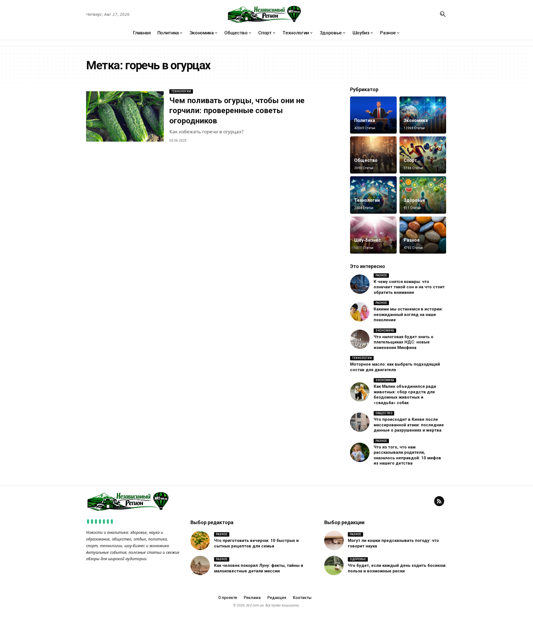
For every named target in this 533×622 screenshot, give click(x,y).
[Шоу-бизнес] (373, 235)
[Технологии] (373, 194)
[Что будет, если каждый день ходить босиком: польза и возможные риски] (334, 565)
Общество (366, 160)
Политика (364, 120)
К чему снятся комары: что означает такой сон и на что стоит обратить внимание (409, 287)
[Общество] (373, 155)
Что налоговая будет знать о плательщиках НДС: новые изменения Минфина (403, 342)
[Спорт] (422, 155)
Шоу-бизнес (367, 240)
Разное (412, 240)
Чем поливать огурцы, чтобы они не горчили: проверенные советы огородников (237, 110)
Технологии (181, 91)
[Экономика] (422, 115)
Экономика (416, 120)
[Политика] (373, 115)
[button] (443, 14)
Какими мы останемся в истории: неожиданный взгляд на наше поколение (408, 314)
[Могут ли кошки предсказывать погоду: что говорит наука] (334, 540)
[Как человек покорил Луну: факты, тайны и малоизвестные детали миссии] (200, 565)
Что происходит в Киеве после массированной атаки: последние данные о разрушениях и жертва (409, 425)
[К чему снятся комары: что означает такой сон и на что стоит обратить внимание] (359, 284)
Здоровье (414, 200)
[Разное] (422, 235)
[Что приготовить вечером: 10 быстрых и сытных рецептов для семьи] (200, 540)
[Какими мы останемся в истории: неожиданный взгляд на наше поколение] (359, 312)
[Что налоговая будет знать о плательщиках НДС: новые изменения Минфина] (359, 339)
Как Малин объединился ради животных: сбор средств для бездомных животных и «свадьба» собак (405, 394)
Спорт (410, 160)
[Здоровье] (422, 194)
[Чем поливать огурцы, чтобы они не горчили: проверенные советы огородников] (125, 116)
